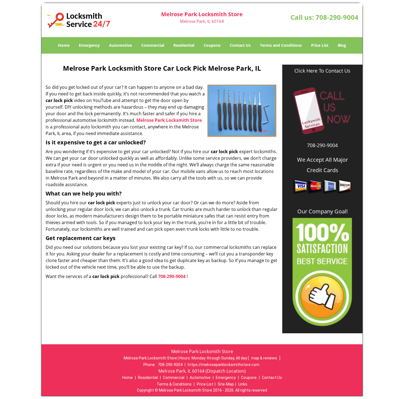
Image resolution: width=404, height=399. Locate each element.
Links (242, 384)
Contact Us (240, 45)
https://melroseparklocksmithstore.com (223, 364)
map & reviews (264, 358)
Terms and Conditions (281, 45)
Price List (319, 45)
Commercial (152, 45)
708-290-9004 (337, 17)
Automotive (120, 45)
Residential (183, 45)
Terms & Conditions (174, 384)
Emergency (89, 45)
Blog (342, 45)
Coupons (212, 45)
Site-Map (226, 384)
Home (64, 45)
